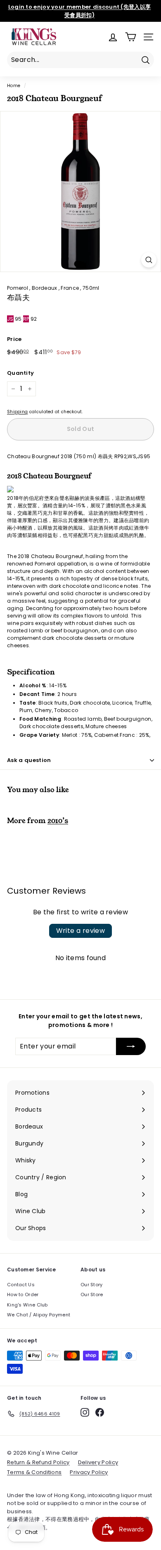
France (70, 287)
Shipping (17, 412)
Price (14, 339)
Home (13, 86)
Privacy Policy (89, 1472)
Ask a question (29, 760)
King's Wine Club (27, 1305)
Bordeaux (45, 287)
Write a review (80, 930)
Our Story (91, 1284)
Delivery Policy (98, 1462)
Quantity (20, 373)
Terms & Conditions (34, 1472)
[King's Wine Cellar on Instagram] (84, 1412)
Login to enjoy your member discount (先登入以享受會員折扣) (79, 11)
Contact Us (21, 1284)
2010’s (57, 821)
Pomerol (18, 287)
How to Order (23, 1294)
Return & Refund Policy (38, 1462)
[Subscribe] (131, 1046)
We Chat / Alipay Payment (38, 1314)
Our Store (91, 1294)
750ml (91, 287)
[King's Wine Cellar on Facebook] (99, 1412)
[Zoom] (148, 259)
